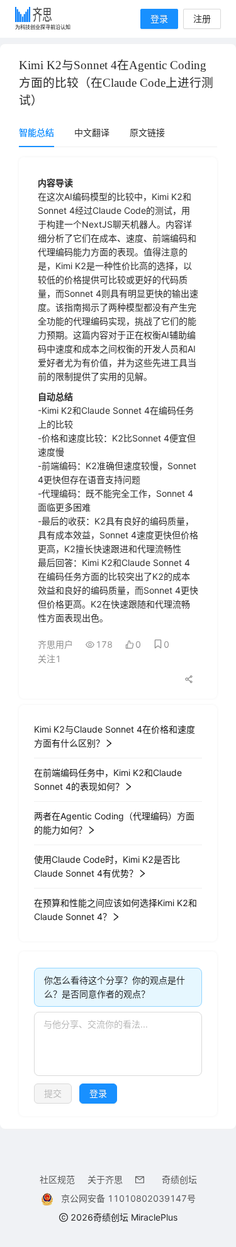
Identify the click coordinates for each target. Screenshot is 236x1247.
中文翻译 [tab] (92, 132)
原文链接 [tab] (147, 132)
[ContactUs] (142, 1179)
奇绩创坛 (179, 1179)
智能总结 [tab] (36, 132)
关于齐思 (105, 1179)
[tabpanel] (118, 636)
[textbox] (118, 1043)
